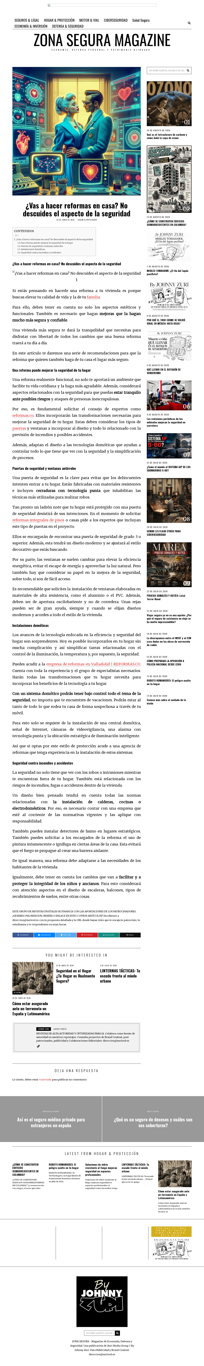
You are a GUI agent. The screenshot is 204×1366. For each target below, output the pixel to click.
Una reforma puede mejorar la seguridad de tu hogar (46, 243)
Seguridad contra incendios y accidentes (41, 252)
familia (93, 297)
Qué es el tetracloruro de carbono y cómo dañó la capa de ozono (167, 136)
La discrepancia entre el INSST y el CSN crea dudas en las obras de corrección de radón (169, 641)
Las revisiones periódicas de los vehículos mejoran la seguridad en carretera (166, 422)
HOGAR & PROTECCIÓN (59, 20)
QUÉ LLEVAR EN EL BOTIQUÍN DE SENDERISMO (164, 371)
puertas (19, 428)
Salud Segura (140, 20)
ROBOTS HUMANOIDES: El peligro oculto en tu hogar (169, 682)
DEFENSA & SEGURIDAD (67, 26)
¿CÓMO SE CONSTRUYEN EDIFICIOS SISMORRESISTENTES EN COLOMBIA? (166, 223)
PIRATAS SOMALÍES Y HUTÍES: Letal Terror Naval (166, 597)
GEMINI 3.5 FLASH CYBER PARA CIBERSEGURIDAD (164, 532)
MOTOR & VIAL (89, 20)
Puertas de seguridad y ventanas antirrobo (42, 246)
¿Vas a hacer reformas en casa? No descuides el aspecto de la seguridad (54, 239)
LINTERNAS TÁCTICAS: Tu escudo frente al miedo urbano (120, 976)
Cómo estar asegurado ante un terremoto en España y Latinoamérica (31, 1008)
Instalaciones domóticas (33, 249)
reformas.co (22, 415)
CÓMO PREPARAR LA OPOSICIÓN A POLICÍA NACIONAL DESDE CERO (165, 662)
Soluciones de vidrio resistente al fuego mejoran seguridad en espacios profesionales (101, 1169)
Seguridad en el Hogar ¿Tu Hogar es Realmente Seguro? (75, 976)
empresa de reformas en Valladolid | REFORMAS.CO (93, 664)
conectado (45, 1079)
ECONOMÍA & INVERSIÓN (30, 26)
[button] (188, 70)
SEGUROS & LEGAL (26, 20)
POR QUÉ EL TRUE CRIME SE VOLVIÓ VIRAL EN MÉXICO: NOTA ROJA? (166, 321)
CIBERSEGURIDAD (116, 20)
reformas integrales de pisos (38, 520)
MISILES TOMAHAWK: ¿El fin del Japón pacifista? (167, 272)
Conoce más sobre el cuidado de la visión (166, 701)
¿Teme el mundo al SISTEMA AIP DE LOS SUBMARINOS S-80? (168, 468)
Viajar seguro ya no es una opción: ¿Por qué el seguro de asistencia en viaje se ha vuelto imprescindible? (169, 618)
